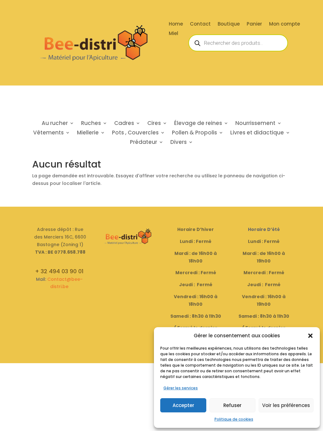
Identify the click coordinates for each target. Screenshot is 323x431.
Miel (173, 34)
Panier (254, 24)
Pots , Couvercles (135, 133)
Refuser (232, 405)
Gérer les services (180, 388)
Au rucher (55, 124)
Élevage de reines (198, 124)
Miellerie (88, 133)
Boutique (229, 24)
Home (176, 24)
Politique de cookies (233, 419)
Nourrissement (255, 124)
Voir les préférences (286, 405)
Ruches (91, 124)
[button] (310, 336)
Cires (154, 124)
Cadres (124, 124)
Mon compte (284, 24)
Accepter (183, 405)
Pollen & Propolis (194, 133)
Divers (178, 143)
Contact (200, 24)
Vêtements (48, 133)
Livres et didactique (257, 133)
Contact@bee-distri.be (65, 283)
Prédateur (143, 143)
